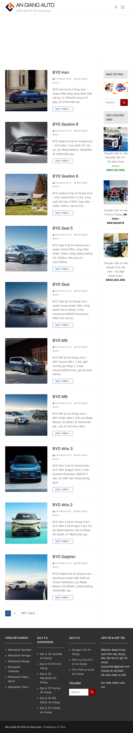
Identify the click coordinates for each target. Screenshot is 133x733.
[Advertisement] (66, 39)
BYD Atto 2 (63, 504)
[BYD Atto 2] (26, 523)
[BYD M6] (26, 415)
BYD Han (61, 72)
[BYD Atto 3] (26, 469)
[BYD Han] (26, 90)
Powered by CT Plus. (55, 727)
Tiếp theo (28, 613)
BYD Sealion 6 (65, 176)
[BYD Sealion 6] (26, 194)
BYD (57, 83)
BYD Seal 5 (63, 228)
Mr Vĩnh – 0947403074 (117, 219)
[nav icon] (122, 7)
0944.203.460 (115, 279)
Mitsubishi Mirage (19, 661)
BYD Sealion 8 (65, 124)
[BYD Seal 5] (26, 248)
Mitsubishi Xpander (19, 649)
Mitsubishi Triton (18, 687)
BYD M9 (60, 340)
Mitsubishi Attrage (19, 655)
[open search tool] (116, 7)
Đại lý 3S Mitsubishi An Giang (48, 678)
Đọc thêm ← (62, 109)
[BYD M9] (26, 361)
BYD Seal (61, 284)
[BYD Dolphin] (26, 577)
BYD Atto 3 (63, 448)
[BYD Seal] (26, 305)
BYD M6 (60, 396)
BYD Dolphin (64, 556)
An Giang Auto (35, 4)
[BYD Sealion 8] (26, 142)
